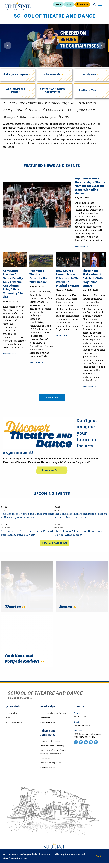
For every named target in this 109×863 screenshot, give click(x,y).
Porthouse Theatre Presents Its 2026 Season (38, 276)
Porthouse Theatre (14, 722)
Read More (80, 246)
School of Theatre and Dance (54, 15)
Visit (69, 4)
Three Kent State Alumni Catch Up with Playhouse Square (92, 278)
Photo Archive (12, 713)
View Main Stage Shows (54, 542)
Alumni (9, 717)
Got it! (99, 856)
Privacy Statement (47, 758)
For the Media (45, 717)
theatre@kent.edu (82, 725)
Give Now (83, 4)
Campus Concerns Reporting (52, 745)
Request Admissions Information (54, 713)
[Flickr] (91, 742)
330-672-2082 (80, 716)
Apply (58, 4)
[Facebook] (76, 742)
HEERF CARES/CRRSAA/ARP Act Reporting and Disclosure (53, 752)
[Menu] (100, 4)
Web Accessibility (47, 767)
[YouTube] (86, 742)
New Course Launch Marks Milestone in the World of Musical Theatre (68, 278)
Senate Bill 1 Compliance (50, 762)
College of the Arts (18, 697)
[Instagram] (96, 742)
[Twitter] (81, 742)
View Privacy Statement (15, 858)
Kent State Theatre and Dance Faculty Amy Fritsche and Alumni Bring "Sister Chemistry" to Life (13, 283)
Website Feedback (47, 722)
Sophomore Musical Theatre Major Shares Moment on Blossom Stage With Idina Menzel (90, 185)
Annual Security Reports (50, 740)
